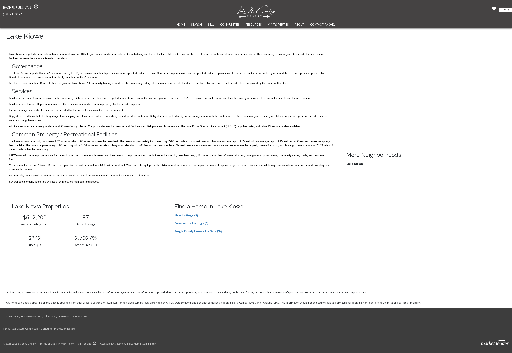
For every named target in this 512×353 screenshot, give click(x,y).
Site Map (134, 343)
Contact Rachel (322, 24)
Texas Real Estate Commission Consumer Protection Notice (39, 328)
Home (181, 24)
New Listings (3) (186, 215)
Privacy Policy (66, 343)
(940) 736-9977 (80, 316)
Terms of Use (47, 343)
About (299, 24)
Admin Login (149, 343)
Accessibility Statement (113, 343)
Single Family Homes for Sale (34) (198, 231)
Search (196, 24)
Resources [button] (253, 24)
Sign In (505, 10)
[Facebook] (36, 7)
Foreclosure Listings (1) (191, 223)
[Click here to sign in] (494, 10)
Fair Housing (84, 343)
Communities (229, 24)
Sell (211, 24)
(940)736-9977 (12, 14)
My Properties (278, 24)
